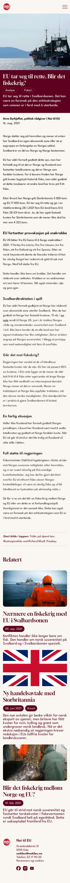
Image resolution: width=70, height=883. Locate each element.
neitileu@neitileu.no (29, 853)
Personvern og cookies (30, 860)
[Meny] (65, 7)
